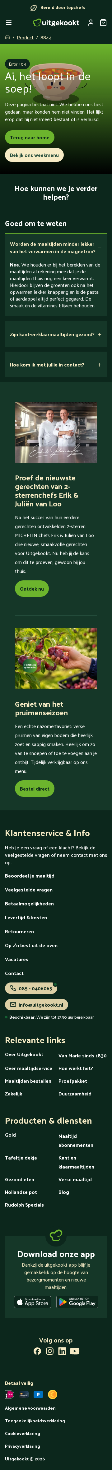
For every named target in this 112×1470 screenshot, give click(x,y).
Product (25, 37)
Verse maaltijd (75, 1179)
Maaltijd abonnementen (75, 1140)
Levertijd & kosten (26, 917)
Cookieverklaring (22, 1433)
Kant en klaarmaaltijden (76, 1162)
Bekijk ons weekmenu (34, 154)
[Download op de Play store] (77, 1303)
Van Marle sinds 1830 (82, 1055)
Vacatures (16, 959)
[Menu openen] (8, 22)
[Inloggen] (91, 22)
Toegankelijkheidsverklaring (35, 1420)
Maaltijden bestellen (28, 1080)
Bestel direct (34, 788)
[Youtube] (75, 1352)
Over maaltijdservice (28, 1068)
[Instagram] (50, 1352)
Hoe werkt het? (75, 1068)
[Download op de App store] (32, 1303)
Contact (14, 973)
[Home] (56, 22)
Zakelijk (13, 1093)
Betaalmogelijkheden (29, 903)
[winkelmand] (103, 22)
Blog (63, 1191)
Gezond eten (19, 1179)
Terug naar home (29, 137)
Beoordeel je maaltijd (29, 875)
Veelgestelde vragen (29, 889)
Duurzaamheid (74, 1093)
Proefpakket (72, 1080)
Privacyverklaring (22, 1446)
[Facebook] (37, 1352)
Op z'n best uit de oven (31, 945)
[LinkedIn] (62, 1352)
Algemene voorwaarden (30, 1408)
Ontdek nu (32, 588)
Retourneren (19, 931)
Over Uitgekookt (24, 1054)
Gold (10, 1134)
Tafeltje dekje (21, 1157)
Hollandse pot (21, 1191)
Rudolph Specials (24, 1204)
